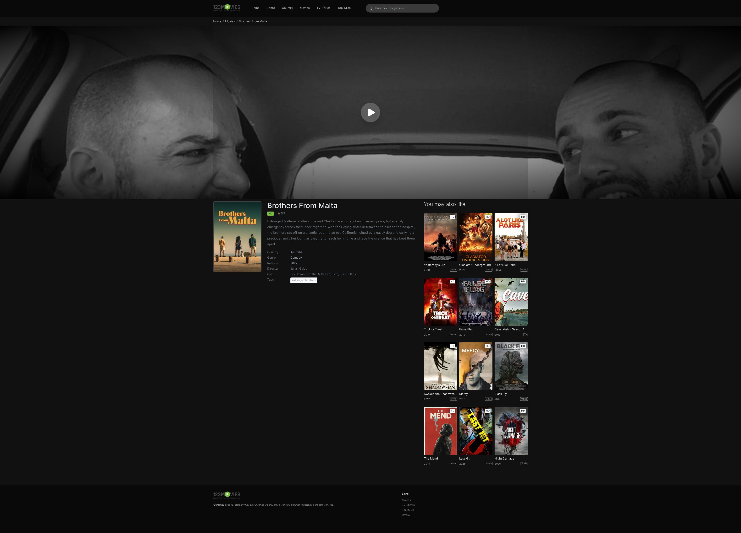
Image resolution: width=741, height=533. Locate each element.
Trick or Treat (433, 329)
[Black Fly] (511, 366)
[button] (370, 112)
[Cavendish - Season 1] (511, 302)
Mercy (463, 394)
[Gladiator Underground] (475, 237)
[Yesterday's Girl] (440, 237)
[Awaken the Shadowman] (440, 366)
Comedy (296, 257)
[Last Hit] (475, 431)
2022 (293, 263)
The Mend (431, 458)
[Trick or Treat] (440, 302)
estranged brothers (304, 280)
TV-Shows (408, 504)
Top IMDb (344, 8)
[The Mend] (440, 431)
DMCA (406, 514)
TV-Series (324, 8)
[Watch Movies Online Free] (226, 8)
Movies (305, 8)
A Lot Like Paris (505, 265)
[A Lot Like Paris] (511, 237)
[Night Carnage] (511, 431)
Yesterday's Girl (435, 265)
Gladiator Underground (475, 265)
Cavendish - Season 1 (509, 329)
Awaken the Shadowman (440, 394)
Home (255, 8)
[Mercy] (475, 366)
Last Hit (464, 458)
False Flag (466, 329)
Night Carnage (504, 458)
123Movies (218, 504)
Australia (296, 252)
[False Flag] (475, 302)
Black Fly (501, 394)
